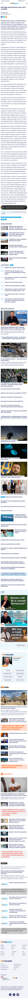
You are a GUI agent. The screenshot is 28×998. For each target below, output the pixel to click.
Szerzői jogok (9, 989)
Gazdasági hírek (4, 969)
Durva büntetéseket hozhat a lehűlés (10, 389)
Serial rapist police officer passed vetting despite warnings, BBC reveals (14, 931)
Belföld (8, 212)
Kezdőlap (3, 212)
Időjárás (24, 955)
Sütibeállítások (18, 989)
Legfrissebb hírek (17, 964)
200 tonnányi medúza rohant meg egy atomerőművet (10, 459)
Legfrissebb (14, 951)
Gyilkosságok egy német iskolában (10, 553)
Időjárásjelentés (17, 966)
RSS (13, 989)
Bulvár (2, 951)
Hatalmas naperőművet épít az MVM (10, 544)
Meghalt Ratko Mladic (6, 510)
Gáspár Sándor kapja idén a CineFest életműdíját (13, 557)
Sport (13, 948)
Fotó (23, 951)
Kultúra (13, 946)
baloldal (3, 219)
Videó (13, 955)
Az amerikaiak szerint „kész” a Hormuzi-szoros (13, 506)
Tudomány (14, 945)
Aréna (15, 969)
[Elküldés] (6, 16)
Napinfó (2, 955)
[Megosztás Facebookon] (2, 16)
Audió (13, 953)
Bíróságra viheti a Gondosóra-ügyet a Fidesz (12, 540)
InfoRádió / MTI (4, 12)
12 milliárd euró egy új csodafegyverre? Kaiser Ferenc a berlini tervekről (21, 516)
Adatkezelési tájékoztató (12, 988)
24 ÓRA (11, 265)
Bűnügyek (3, 953)
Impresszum (3, 988)
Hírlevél (23, 953)
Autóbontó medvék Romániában (13, 497)
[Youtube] (17, 994)
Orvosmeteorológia (5, 967)
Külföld (2, 946)
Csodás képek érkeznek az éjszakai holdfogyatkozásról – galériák (9, 441)
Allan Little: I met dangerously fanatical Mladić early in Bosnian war (13, 891)
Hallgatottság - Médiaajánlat (16, 986)
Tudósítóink (24, 945)
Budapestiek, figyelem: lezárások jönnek (11, 397)
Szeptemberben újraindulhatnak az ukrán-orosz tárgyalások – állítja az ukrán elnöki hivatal (12, 477)
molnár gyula (17, 217)
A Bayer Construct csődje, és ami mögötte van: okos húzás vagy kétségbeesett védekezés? (13, 727)
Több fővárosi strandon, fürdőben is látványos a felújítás (21, 531)
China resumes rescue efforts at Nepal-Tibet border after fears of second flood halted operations (12, 872)
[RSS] (10, 994)
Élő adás (8, 670)
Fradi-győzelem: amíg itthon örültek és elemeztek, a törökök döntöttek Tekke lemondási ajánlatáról (12, 384)
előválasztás (9, 217)
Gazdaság (3, 948)
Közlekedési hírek (4, 966)
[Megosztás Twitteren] (4, 16)
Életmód (24, 948)
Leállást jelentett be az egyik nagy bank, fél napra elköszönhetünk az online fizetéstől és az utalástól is (14, 418)
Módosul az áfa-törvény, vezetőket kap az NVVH (13, 393)
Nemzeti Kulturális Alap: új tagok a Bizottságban (12, 494)
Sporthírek (16, 967)
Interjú (23, 946)
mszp (2, 217)
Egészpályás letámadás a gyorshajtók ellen (12, 401)
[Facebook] (14, 994)
